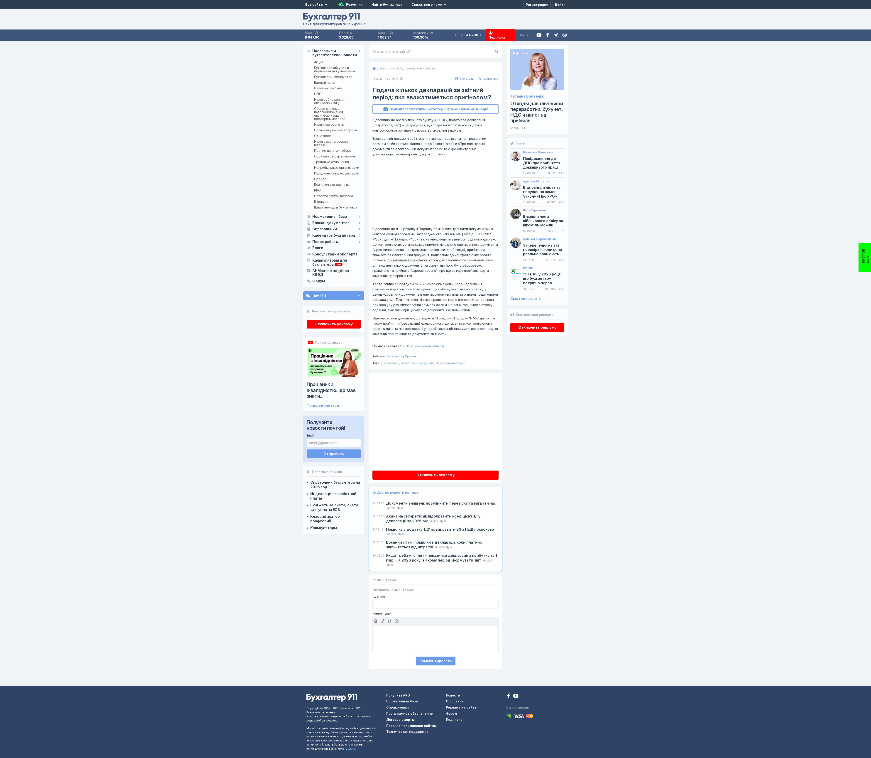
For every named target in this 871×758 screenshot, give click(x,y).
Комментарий (381, 613)
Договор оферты (400, 719)
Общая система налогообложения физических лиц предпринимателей (329, 114)
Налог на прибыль (328, 88)
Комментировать (435, 661)
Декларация (389, 363)
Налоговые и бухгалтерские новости (334, 53)
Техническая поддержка (407, 731)
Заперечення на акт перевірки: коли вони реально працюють (542, 249)
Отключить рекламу (334, 324)
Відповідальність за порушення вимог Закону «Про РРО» (541, 191)
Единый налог (325, 82)
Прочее (320, 179)
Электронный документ (417, 363)
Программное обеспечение (409, 713)
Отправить (333, 453)
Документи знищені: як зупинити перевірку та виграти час (441, 503)
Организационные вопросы (335, 130)
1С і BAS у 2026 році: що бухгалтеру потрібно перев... (542, 278)
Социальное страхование (334, 156)
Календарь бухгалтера (333, 235)
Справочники (324, 229)
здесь (352, 748)
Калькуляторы (323, 527)
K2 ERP (528, 268)
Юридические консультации (336, 173)
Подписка (497, 37)
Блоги (317, 248)
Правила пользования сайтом (411, 726)
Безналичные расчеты (332, 184)
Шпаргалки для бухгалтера (335, 207)
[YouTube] (516, 696)
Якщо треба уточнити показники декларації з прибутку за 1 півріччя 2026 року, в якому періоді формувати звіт (441, 557)
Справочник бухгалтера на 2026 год (335, 484)
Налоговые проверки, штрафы (331, 143)
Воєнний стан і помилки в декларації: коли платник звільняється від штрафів (434, 544)
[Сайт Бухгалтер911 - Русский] (331, 697)
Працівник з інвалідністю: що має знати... (331, 390)
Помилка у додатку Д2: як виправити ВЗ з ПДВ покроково (440, 529)
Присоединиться (323, 405)
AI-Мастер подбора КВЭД (330, 273)
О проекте (454, 701)
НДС (317, 94)
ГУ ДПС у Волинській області (408, 346)
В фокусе (321, 202)
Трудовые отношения (331, 162)
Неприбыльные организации (336, 167)
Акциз (318, 62)
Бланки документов (331, 223)
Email (310, 435)
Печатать (466, 78)
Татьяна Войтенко (527, 96)
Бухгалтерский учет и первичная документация (334, 69)
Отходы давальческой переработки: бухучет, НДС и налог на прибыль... (536, 112)
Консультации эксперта (334, 254)
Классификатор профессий (325, 518)
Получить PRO (398, 695)
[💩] (397, 621)
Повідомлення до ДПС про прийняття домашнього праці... (541, 163)
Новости (453, 695)
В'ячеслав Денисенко (538, 152)
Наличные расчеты (329, 124)
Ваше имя (379, 597)
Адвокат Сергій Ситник (539, 239)
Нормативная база (329, 217)
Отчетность (323, 136)
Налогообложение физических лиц (329, 101)
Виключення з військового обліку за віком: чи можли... (543, 220)
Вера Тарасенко (534, 210)
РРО (317, 190)
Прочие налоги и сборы (333, 150)
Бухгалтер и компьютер (333, 77)
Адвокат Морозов (536, 181)
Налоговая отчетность (451, 363)
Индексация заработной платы (333, 495)
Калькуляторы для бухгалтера (329, 262)
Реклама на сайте (461, 707)
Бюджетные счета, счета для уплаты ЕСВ (334, 507)
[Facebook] (547, 35)
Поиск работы (325, 242)
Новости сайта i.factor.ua (333, 196)
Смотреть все (524, 299)
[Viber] (564, 35)
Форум (318, 281)
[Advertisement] (435, 191)
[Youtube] (539, 35)
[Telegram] (556, 35)
